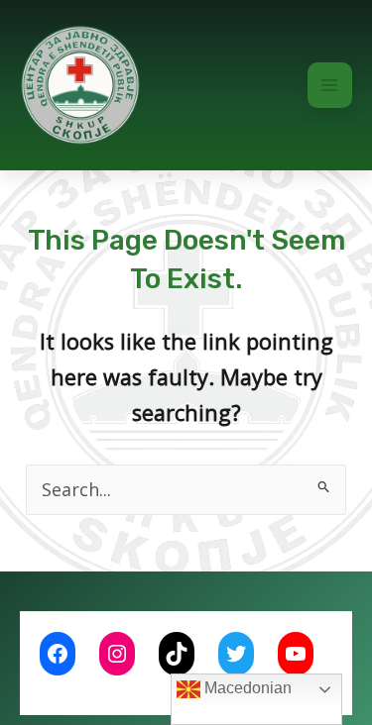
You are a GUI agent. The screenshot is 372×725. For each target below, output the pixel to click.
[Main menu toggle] (330, 85)
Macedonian (246, 687)
